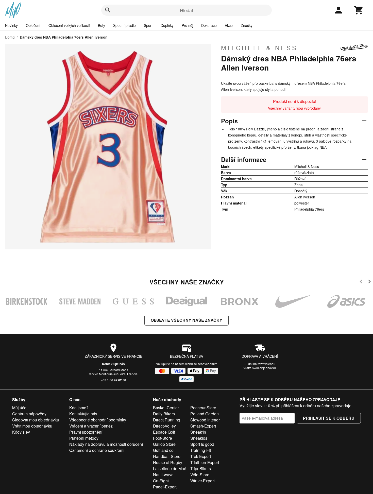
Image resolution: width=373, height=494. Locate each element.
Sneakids (198, 438)
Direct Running (166, 420)
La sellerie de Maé (169, 468)
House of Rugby (167, 462)
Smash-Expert (203, 426)
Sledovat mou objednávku (35, 420)
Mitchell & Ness (259, 48)
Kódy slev (21, 432)
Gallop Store (164, 444)
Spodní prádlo (124, 25)
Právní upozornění (85, 432)
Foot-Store (162, 438)
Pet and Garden (204, 414)
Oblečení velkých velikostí (69, 25)
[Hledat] (107, 10)
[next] (369, 282)
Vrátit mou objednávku (32, 426)
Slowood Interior (205, 420)
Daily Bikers (164, 414)
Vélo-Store (199, 475)
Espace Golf (164, 432)
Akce (229, 25)
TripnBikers (200, 468)
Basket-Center (166, 408)
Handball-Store (166, 456)
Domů (10, 37)
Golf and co (163, 450)
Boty (101, 25)
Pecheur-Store (203, 408)
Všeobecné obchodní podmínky (97, 420)
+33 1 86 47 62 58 (113, 380)
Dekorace (209, 25)
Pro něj (187, 25)
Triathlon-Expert (204, 462)
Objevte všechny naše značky (186, 320)
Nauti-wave (163, 475)
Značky (246, 25)
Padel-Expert (165, 487)
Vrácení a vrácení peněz (91, 426)
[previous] (361, 282)
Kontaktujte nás (113, 364)
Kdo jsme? (79, 408)
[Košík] (359, 10)
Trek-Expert (200, 456)
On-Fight (161, 481)
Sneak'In (198, 432)
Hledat (186, 10)
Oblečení (33, 25)
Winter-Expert (202, 481)
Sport (148, 25)
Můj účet (19, 408)
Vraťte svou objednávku (259, 368)
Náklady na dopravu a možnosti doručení (106, 444)
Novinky (11, 25)
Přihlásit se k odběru (328, 418)
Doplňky (167, 25)
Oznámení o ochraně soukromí (96, 450)
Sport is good (202, 444)
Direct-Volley (164, 426)
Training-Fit (200, 450)
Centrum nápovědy (29, 414)
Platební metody (83, 438)
